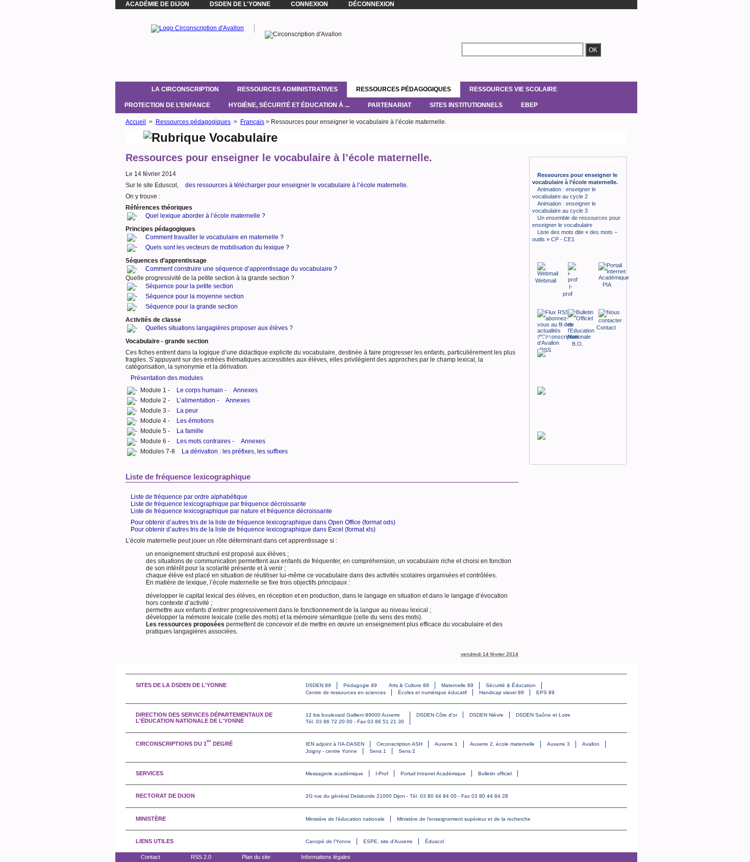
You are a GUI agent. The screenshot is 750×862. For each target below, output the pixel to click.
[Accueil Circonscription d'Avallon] (197, 28)
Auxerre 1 (446, 744)
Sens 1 (377, 751)
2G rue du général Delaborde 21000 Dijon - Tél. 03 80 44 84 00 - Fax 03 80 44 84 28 (407, 796)
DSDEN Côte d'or (436, 715)
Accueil (136, 121)
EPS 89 (545, 692)
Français (252, 121)
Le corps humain (200, 390)
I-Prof (382, 773)
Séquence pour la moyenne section (194, 296)
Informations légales (326, 857)
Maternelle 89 (457, 685)
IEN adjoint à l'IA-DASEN (335, 744)
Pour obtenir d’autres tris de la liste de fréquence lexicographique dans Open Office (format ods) (263, 522)
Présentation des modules (167, 378)
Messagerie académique (334, 773)
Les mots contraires (204, 441)
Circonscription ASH (399, 744)
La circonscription (185, 89)
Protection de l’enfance (167, 105)
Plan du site (256, 857)
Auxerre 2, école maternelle (502, 744)
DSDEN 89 (318, 685)
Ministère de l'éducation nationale (345, 819)
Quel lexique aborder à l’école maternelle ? (205, 215)
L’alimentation (196, 400)
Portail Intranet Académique (433, 773)
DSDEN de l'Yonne (240, 4)
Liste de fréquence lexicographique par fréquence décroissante (218, 504)
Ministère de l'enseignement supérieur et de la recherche (464, 819)
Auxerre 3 (558, 744)
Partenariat (389, 105)
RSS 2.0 (201, 857)
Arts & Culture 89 (409, 685)
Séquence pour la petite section (189, 286)
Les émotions (195, 420)
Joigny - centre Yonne (331, 751)
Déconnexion (371, 4)
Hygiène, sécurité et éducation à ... (289, 105)
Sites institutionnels (466, 105)
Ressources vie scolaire (513, 89)
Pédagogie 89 (360, 685)
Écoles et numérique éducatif (432, 692)
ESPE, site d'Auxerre (388, 841)
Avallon (590, 744)
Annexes (245, 390)
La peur (187, 410)
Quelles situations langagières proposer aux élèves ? (219, 328)
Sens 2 (406, 751)
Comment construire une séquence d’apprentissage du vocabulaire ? (241, 268)
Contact (150, 857)
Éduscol (434, 841)
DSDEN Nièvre (486, 715)
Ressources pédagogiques (403, 89)
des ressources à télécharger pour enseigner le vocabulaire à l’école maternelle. (296, 185)
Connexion (309, 4)
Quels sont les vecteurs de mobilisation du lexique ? (217, 247)
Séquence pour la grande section (191, 306)
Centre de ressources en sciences (346, 692)
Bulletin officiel (495, 773)
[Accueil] (128, 89)
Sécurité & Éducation (511, 685)
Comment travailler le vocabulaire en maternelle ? (214, 237)
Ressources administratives (287, 89)
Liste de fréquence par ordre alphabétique (189, 496)
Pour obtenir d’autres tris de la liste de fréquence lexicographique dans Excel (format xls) (253, 529)
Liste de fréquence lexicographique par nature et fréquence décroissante (231, 511)
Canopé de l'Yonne (328, 841)
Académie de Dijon (157, 4)
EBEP (529, 105)
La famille (190, 431)
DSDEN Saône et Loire (543, 715)
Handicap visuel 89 (501, 692)
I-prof (567, 290)
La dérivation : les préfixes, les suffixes (235, 451)
